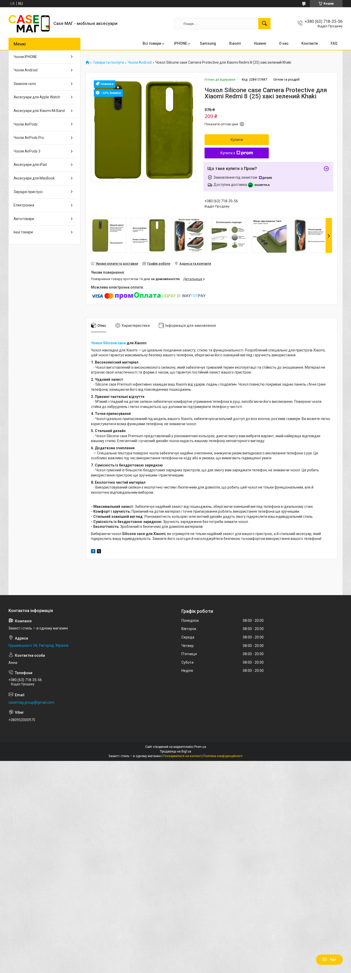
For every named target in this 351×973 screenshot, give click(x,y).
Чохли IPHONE (25, 57)
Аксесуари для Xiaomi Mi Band (39, 111)
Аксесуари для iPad (30, 165)
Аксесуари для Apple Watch (37, 97)
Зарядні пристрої (28, 192)
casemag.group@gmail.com (31, 702)
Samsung (208, 43)
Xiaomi (235, 43)
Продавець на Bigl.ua (175, 751)
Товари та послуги (108, 62)
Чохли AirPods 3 (27, 151)
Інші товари (23, 232)
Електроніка (24, 205)
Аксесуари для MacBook (34, 178)
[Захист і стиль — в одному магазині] (29, 23)
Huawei (260, 43)
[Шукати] (264, 23)
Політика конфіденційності (223, 756)
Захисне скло (25, 84)
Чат (333, 960)
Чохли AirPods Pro (29, 138)
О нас (284, 43)
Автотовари (24, 219)
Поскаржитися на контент (182, 756)
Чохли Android (140, 62)
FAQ (334, 43)
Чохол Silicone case (108, 343)
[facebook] (93, 552)
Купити (237, 140)
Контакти (309, 43)
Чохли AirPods (26, 124)
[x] (99, 552)
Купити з (227, 153)
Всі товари (152, 43)
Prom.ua (200, 747)
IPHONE (180, 43)
